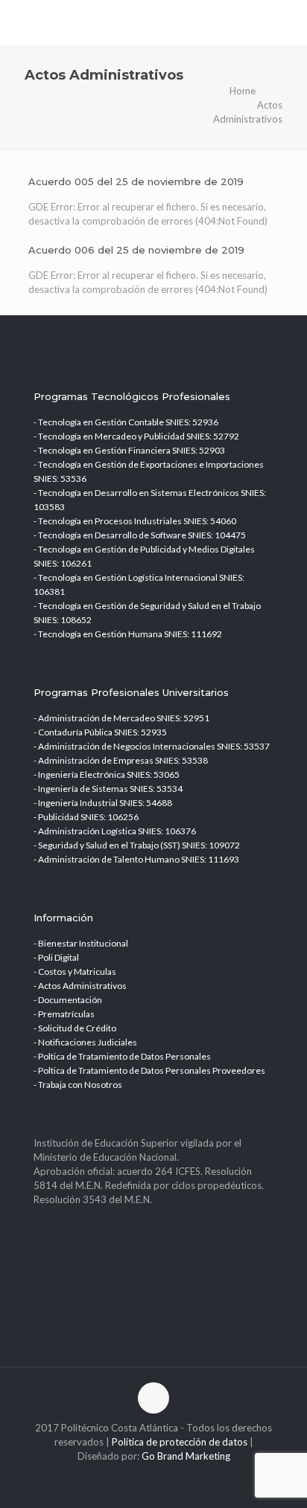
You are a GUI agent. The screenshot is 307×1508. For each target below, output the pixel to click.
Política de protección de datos (179, 1442)
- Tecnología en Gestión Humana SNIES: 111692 (128, 633)
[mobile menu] (287, 22)
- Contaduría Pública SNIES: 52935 (100, 732)
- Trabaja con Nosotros (78, 1084)
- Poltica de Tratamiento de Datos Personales (122, 1056)
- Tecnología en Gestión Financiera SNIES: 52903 (129, 450)
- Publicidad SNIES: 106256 (86, 816)
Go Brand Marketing (186, 1456)
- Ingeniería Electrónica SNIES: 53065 (107, 774)
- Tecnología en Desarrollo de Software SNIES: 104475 (140, 535)
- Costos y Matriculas (75, 971)
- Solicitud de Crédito (75, 1028)
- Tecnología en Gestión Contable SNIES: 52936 (126, 422)
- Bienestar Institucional (81, 943)
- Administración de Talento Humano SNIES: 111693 (136, 859)
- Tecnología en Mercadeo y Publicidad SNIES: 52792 (136, 436)
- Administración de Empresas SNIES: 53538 (121, 760)
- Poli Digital (56, 957)
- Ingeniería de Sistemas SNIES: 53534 (108, 788)
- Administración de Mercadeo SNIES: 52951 (121, 718)
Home (243, 91)
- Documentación (68, 999)
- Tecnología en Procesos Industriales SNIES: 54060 (135, 520)
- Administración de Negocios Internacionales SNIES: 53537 (152, 746)
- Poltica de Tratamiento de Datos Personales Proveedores (149, 1070)
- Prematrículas (64, 1013)
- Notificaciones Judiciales (85, 1042)
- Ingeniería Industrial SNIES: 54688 (103, 802)
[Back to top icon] (153, 1398)
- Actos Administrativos (80, 985)
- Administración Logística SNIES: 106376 (115, 831)
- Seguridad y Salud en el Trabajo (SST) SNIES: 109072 (137, 845)
